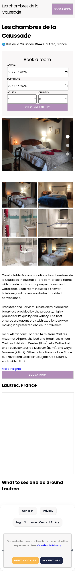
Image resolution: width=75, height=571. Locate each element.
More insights (11, 369)
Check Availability (37, 107)
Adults (11, 92)
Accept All (51, 560)
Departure (13, 78)
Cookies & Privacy (49, 545)
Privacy (48, 511)
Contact (27, 511)
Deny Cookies (25, 560)
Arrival (12, 65)
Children (43, 92)
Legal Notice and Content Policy (37, 522)
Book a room (62, 9)
